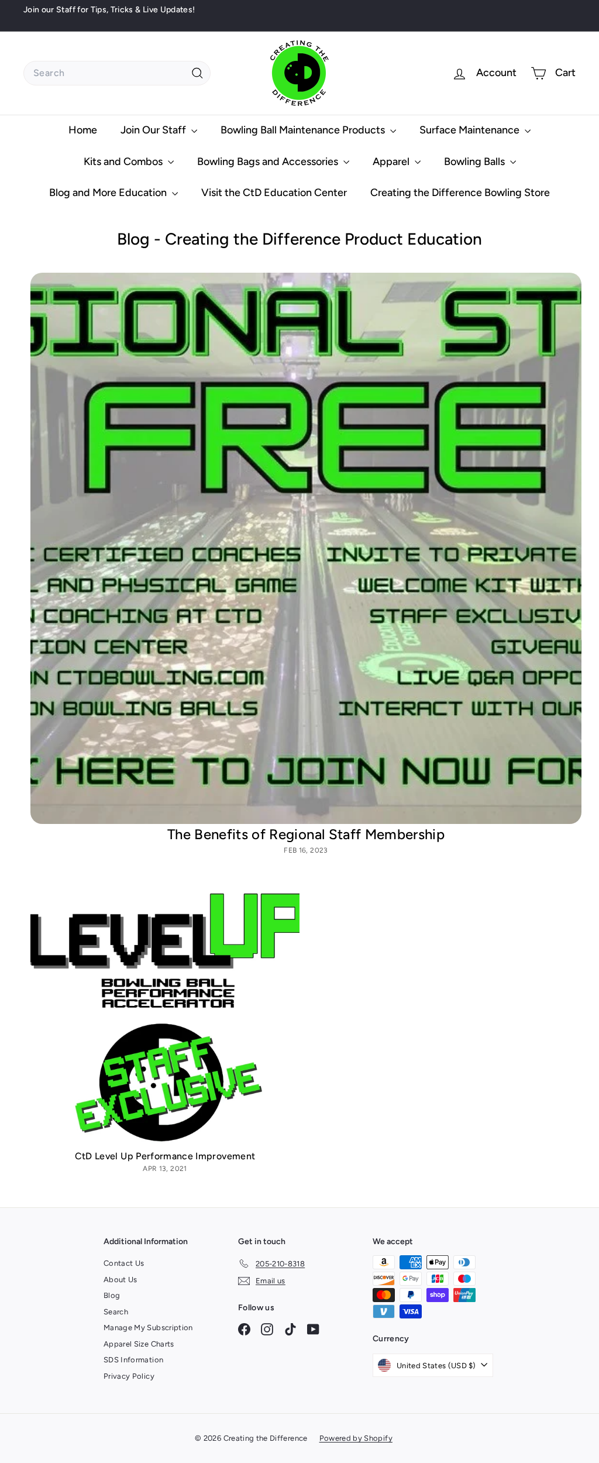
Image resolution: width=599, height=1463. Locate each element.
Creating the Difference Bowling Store (460, 192)
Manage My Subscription (148, 1327)
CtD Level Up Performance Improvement (165, 1156)
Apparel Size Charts (139, 1344)
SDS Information (133, 1359)
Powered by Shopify (356, 1438)
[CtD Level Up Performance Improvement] (165, 1014)
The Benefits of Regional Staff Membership (306, 834)
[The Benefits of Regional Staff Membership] (305, 548)
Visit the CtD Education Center (274, 192)
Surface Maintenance (470, 129)
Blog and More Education (109, 192)
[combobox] (117, 73)
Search (116, 1311)
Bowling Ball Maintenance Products (304, 129)
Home (82, 129)
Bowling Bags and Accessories (268, 161)
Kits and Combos (124, 161)
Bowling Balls (475, 161)
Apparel (392, 161)
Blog (112, 1295)
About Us (120, 1279)
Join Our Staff (154, 129)
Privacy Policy (129, 1376)
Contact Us (124, 1263)
